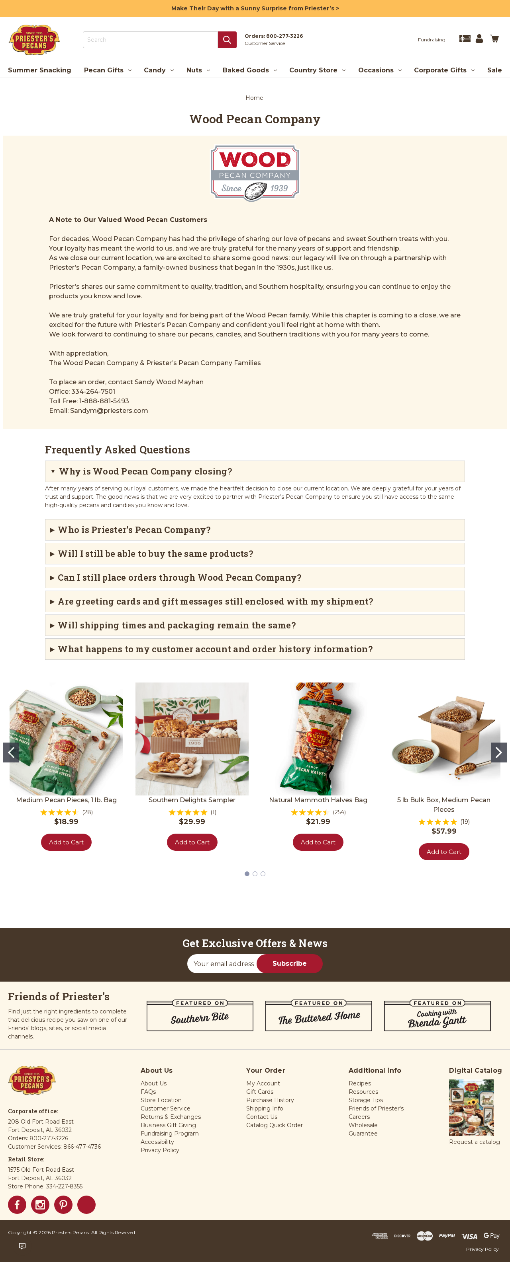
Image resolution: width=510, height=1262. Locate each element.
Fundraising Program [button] (170, 1133)
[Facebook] (17, 1205)
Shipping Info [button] (264, 1108)
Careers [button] (359, 1116)
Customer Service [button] (165, 1108)
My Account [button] (263, 1083)
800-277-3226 (284, 36)
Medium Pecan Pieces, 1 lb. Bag (66, 800)
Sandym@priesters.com (109, 410)
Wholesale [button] (363, 1125)
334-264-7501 (93, 391)
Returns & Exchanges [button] (171, 1116)
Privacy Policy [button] (160, 1150)
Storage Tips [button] (366, 1100)
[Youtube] (86, 1205)
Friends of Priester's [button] (376, 1108)
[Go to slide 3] (263, 873)
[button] (471, 1108)
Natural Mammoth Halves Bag (318, 800)
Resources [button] (363, 1091)
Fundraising (431, 40)
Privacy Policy (482, 1249)
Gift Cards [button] (259, 1091)
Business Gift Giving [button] (168, 1125)
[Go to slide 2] (499, 752)
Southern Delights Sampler (192, 800)
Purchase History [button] (270, 1100)
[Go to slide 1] (11, 752)
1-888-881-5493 (104, 401)
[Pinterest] (63, 1205)
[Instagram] (40, 1205)
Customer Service (265, 43)
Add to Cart (66, 842)
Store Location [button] (161, 1100)
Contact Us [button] (261, 1116)
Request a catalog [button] (474, 1141)
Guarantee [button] (363, 1133)
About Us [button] (154, 1083)
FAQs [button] (148, 1091)
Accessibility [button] (157, 1141)
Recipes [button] (360, 1083)
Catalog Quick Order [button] (274, 1125)
